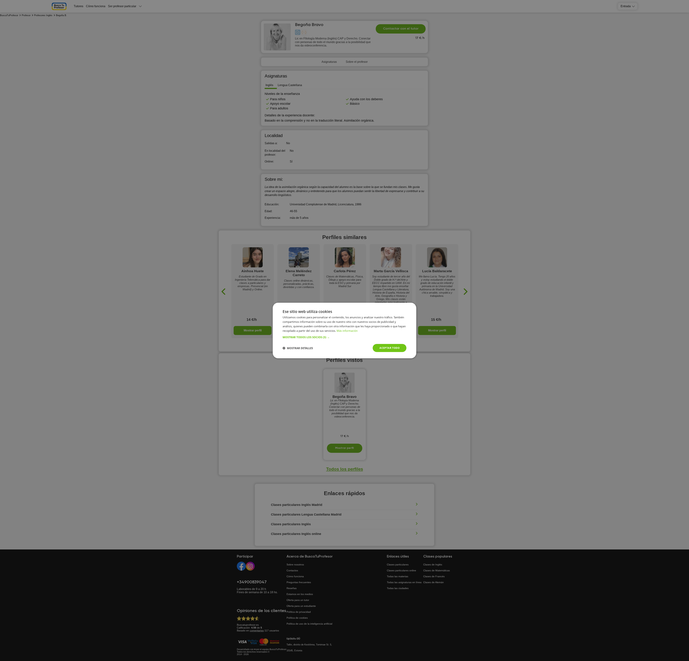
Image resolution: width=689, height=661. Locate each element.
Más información (347, 330)
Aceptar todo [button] (389, 348)
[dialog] (344, 330)
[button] (344, 337)
